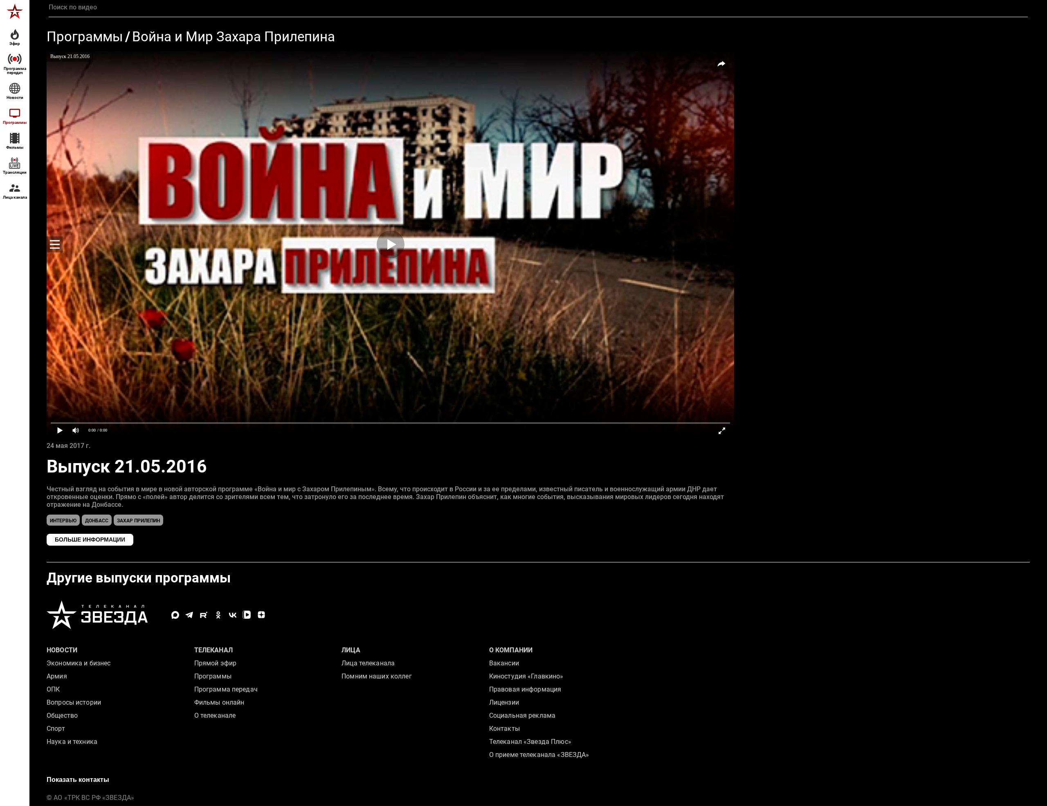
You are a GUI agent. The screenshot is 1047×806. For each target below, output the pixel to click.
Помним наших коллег (376, 676)
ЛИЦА (351, 650)
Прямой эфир (215, 663)
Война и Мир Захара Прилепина (233, 37)
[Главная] (14, 11)
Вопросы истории (74, 702)
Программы (85, 37)
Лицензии (504, 702)
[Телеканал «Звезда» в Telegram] (189, 615)
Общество (62, 715)
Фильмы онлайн (219, 702)
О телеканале (215, 715)
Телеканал (213, 650)
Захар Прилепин (138, 521)
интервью (63, 521)
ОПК (53, 689)
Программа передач (226, 689)
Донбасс (96, 521)
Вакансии (504, 663)
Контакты (504, 728)
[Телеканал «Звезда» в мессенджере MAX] (175, 615)
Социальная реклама (522, 715)
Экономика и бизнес (78, 663)
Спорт (56, 728)
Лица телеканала (368, 663)
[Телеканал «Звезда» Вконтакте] (232, 615)
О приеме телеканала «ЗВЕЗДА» (539, 755)
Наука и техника (72, 742)
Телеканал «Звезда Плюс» (530, 742)
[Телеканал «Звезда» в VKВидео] (247, 615)
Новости (62, 650)
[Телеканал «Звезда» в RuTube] (204, 615)
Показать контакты (78, 779)
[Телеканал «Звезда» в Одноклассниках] (218, 615)
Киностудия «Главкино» (526, 676)
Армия (57, 676)
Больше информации (90, 539)
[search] (538, 7)
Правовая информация (525, 689)
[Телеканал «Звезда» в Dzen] (261, 615)
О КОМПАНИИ (510, 650)
